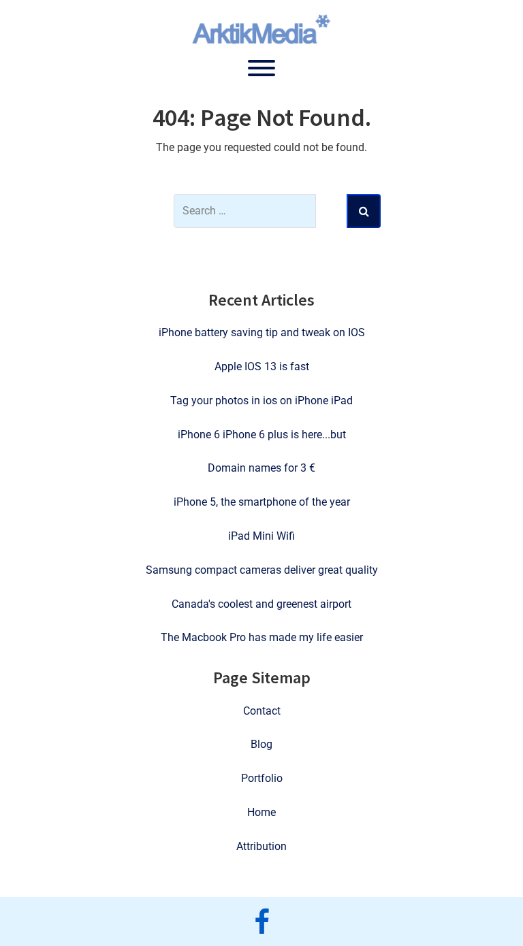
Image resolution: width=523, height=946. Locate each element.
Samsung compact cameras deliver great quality (262, 570)
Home (261, 812)
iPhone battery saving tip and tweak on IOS (262, 332)
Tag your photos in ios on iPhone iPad (261, 400)
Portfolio (262, 778)
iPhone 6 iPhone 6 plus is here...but (262, 434)
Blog (261, 744)
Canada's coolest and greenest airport (261, 604)
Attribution (261, 846)
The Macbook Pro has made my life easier (262, 637)
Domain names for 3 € (261, 467)
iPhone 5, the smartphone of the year (262, 501)
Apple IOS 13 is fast (262, 366)
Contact (262, 710)
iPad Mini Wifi (261, 535)
